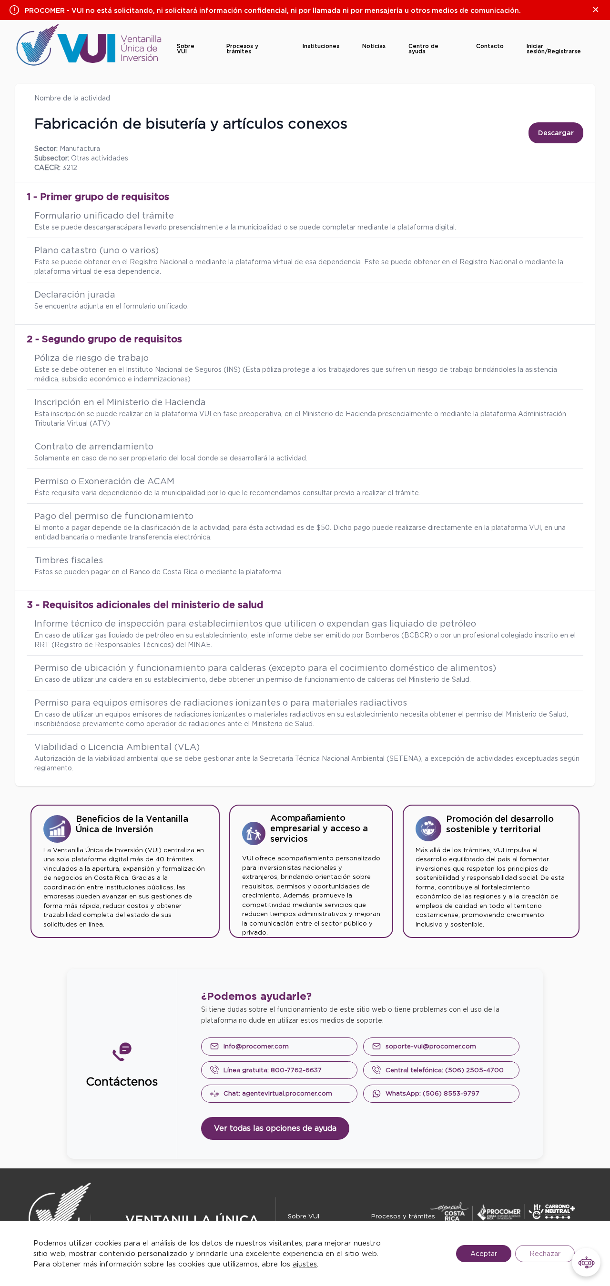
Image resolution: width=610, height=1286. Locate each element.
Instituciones (321, 46)
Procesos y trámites (242, 48)
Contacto (490, 46)
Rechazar (544, 1253)
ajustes (305, 1264)
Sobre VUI (185, 48)
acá (122, 227)
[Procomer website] (510, 1211)
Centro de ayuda (423, 48)
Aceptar (483, 1253)
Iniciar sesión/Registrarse (554, 48)
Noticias (374, 46)
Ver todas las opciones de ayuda (275, 1128)
